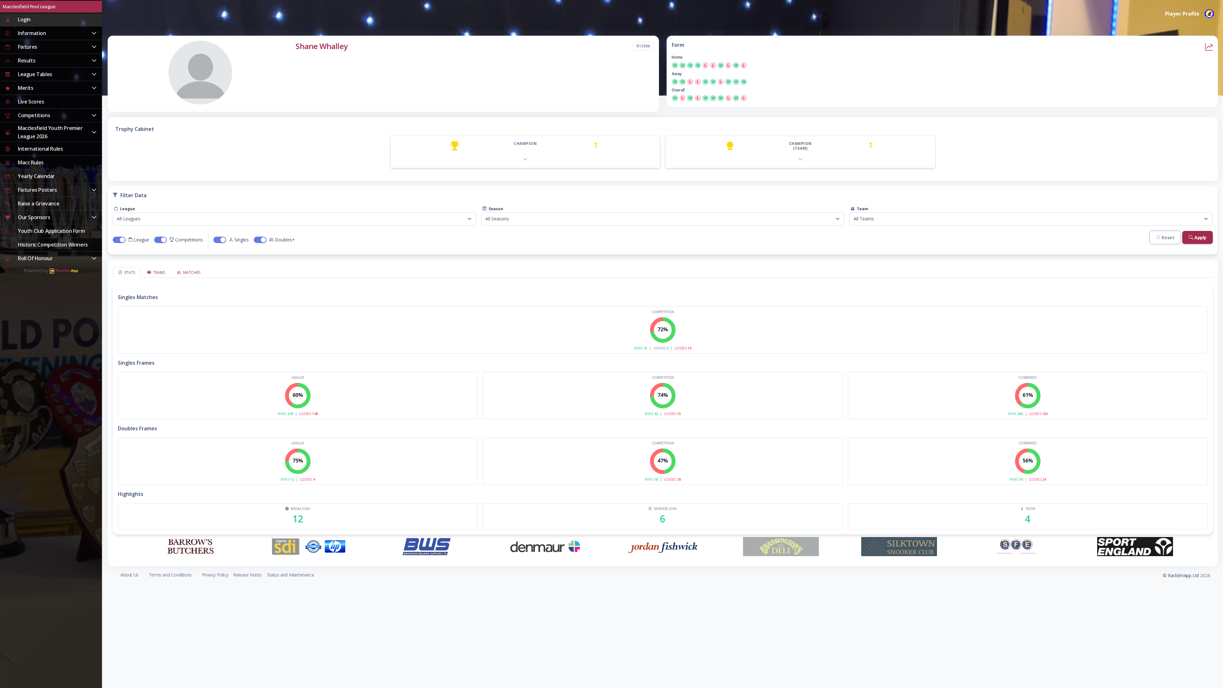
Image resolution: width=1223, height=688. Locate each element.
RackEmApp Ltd (1183, 575)
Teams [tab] (158, 272)
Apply (1200, 237)
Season (495, 208)
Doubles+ (285, 240)
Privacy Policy (215, 575)
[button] (51, 33)
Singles (241, 240)
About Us (129, 575)
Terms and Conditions (170, 575)
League (127, 208)
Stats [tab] (129, 272)
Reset (1168, 237)
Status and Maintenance (290, 575)
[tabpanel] (663, 406)
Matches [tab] (191, 272)
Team (862, 208)
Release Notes (247, 575)
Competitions (189, 240)
